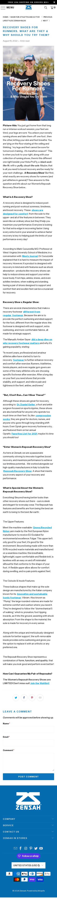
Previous (47, 17)
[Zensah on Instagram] (26, 848)
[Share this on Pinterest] (32, 697)
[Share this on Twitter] (16, 697)
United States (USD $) (26, 865)
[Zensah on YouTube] (41, 848)
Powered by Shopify (36, 891)
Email (6, 737)
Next (45, 21)
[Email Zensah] (15, 848)
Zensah (23, 891)
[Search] (46, 8)
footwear (18, 359)
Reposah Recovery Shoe (17, 471)
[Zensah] (28, 8)
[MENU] (1, 8)
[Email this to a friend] (40, 697)
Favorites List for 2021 (24, 433)
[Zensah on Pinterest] (31, 848)
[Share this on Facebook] (24, 697)
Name (6, 723)
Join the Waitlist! (39, 683)
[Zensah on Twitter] (36, 848)
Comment (8, 750)
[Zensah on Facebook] (20, 848)
